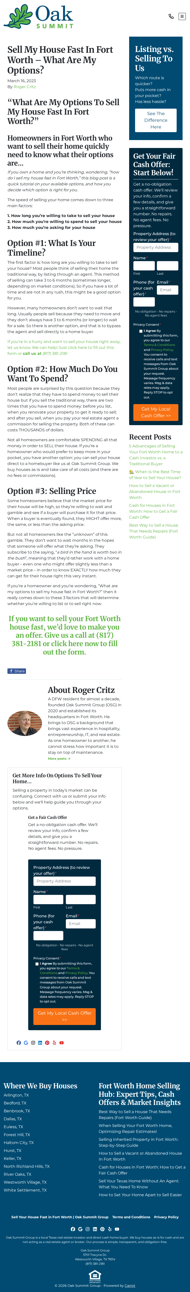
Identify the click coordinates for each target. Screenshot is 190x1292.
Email (72, 916)
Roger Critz (25, 86)
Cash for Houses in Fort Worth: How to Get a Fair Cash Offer (153, 511)
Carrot (130, 1286)
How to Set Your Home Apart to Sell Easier (140, 1195)
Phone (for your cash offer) (44, 922)
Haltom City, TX (19, 1142)
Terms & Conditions (159, 345)
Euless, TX (13, 1126)
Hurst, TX (13, 1150)
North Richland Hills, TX (27, 1166)
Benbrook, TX (17, 1111)
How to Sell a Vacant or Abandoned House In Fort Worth (155, 491)
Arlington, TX (16, 1095)
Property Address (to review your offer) (61, 870)
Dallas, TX (13, 1119)
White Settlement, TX (25, 1190)
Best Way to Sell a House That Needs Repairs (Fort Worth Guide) (153, 531)
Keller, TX (13, 1158)
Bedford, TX (15, 1103)
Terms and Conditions (131, 1217)
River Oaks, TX (17, 1174)
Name (40, 891)
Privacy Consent (47, 958)
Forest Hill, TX (17, 1134)
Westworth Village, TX (25, 1182)
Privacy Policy (76, 973)
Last (69, 907)
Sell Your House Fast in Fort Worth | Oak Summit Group (59, 1217)
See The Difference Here (155, 120)
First (36, 907)
